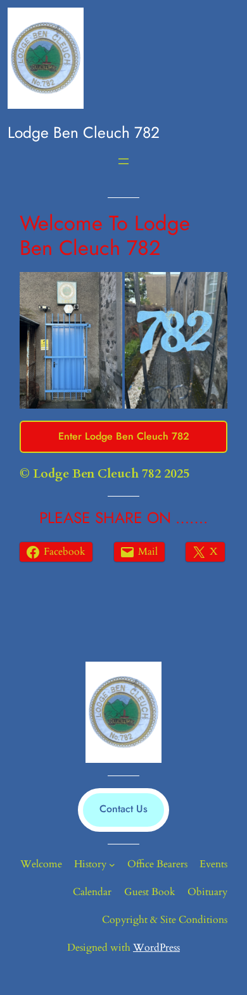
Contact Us (123, 808)
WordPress (156, 948)
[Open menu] (123, 161)
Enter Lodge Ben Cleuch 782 (123, 436)
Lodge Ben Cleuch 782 (84, 132)
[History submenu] (112, 865)
